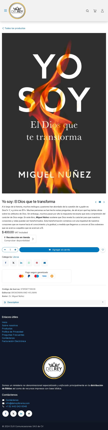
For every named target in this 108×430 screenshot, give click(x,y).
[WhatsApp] (29, 263)
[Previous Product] (96, 202)
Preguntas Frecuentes (13, 335)
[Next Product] (104, 202)
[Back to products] (100, 202)
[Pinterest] (37, 263)
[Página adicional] (29, 413)
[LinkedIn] (21, 263)
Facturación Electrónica (14, 341)
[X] (13, 263)
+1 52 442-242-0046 (16, 406)
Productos (7, 328)
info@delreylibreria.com (18, 403)
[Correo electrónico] (44, 263)
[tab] (54, 302)
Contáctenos (8, 338)
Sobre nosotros (10, 325)
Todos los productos (15, 28)
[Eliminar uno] (4, 249)
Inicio (4, 322)
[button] (102, 249)
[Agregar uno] (15, 249)
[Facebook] (5, 263)
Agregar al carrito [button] (61, 249)
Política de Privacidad (12, 331)
